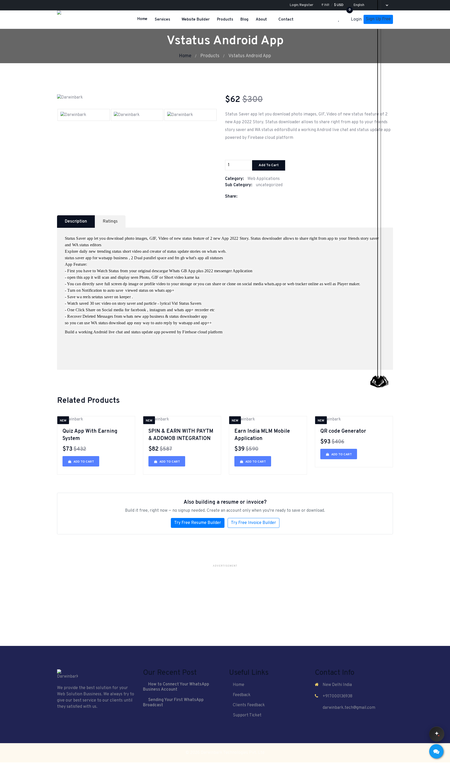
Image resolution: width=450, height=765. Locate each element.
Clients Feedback (249, 705)
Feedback (242, 695)
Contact (285, 19)
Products (225, 19)
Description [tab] (76, 221)
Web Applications (263, 178)
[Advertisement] (225, 605)
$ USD (338, 5)
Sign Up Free (378, 19)
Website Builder (196, 19)
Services (162, 19)
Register (306, 5)
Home (142, 19)
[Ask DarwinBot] (436, 734)
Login (294, 5)
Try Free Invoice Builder (253, 523)
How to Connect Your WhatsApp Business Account (176, 687)
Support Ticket (247, 715)
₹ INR (325, 5)
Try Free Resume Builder (197, 523)
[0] (347, 20)
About (261, 19)
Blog (244, 19)
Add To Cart (269, 165)
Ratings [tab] (110, 221)
